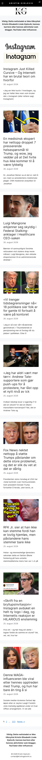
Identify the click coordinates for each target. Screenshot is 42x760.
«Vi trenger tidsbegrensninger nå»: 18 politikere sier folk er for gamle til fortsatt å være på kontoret (20, 307)
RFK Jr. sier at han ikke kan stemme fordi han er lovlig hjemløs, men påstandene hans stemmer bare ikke (20, 534)
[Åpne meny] (2, 3)
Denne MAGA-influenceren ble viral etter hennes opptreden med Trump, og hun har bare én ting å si (20, 682)
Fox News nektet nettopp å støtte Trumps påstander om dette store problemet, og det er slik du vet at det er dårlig (19, 459)
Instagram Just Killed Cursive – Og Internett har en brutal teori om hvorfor (19, 74)
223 (14, 722)
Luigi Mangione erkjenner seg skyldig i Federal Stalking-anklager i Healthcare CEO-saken (19, 230)
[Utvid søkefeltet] (39, 3)
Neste (21, 722)
